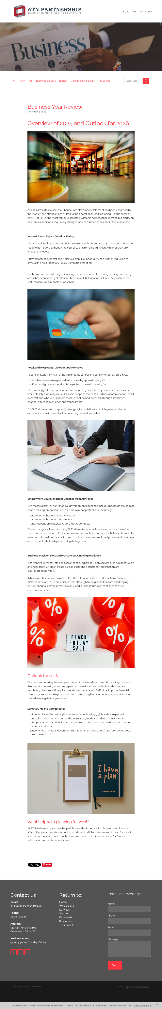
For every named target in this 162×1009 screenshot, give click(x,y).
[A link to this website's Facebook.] (13, 952)
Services (64, 909)
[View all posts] (14, 81)
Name (111, 903)
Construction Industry (82, 80)
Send (115, 965)
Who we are (66, 905)
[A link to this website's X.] (20, 952)
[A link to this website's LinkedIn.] (27, 952)
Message (113, 939)
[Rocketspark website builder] (133, 987)
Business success (46, 80)
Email (111, 927)
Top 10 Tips (104, 80)
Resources (65, 921)
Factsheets (65, 917)
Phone (111, 915)
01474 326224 (18, 916)
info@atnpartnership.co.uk (25, 905)
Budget (63, 80)
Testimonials (66, 925)
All (21, 80)
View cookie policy (142, 1005)
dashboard (36, 986)
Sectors (63, 913)
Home (63, 901)
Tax (30, 80)
